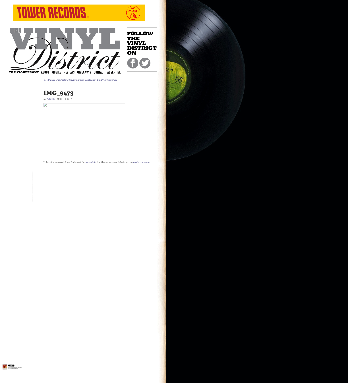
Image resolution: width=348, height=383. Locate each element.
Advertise (114, 72)
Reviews (71, 72)
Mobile (56, 72)
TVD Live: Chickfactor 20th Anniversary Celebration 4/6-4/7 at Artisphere (80, 80)
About (45, 72)
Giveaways (87, 72)
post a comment (141, 162)
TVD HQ (51, 99)
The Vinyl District (65, 48)
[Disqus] (128, 211)
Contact (101, 72)
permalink (90, 162)
